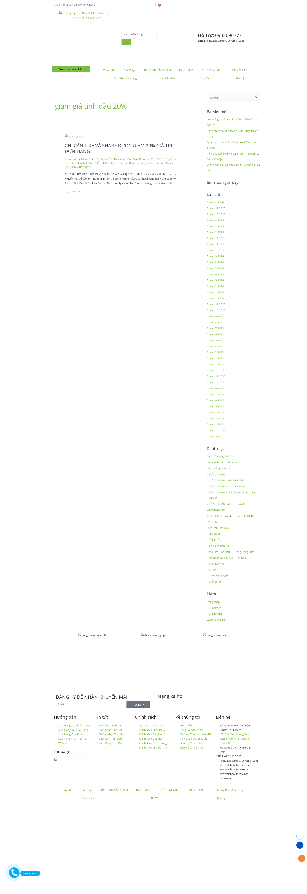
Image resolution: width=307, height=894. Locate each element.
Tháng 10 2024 (216, 250)
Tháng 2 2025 (215, 232)
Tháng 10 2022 (216, 382)
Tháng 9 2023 (215, 316)
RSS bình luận (215, 613)
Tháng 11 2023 (216, 304)
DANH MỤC (186, 70)
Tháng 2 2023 (215, 358)
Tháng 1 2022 (215, 424)
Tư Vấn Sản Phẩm (217, 576)
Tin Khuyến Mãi (144, 163)
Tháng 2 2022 (215, 418)
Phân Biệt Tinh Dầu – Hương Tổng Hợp (230, 552)
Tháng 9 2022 (215, 388)
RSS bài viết (214, 608)
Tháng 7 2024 (215, 268)
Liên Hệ (239, 78)
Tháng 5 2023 (215, 340)
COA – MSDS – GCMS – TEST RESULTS (230, 515)
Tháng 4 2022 (215, 412)
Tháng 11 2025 (216, 208)
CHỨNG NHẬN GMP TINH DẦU (226, 480)
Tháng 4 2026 (215, 202)
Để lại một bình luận (76, 159)
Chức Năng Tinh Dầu (219, 468)
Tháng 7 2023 (215, 328)
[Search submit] (126, 42)
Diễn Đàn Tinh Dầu (82, 163)
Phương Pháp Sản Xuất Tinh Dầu (226, 557)
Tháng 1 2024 (215, 298)
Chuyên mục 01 (216, 509)
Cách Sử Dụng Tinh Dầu (105, 159)
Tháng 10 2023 (216, 310)
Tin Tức (204, 78)
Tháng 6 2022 (215, 400)
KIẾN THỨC (239, 70)
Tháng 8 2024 (215, 262)
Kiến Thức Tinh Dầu (122, 163)
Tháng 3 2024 (215, 286)
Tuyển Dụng (214, 581)
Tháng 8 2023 (215, 322)
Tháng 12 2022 (216, 370)
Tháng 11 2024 (216, 244)
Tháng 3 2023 (215, 352)
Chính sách (168, 78)
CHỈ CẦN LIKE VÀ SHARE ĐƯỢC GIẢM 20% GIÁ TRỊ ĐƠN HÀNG (118, 148)
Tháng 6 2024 (215, 274)
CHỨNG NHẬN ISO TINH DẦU (225, 504)
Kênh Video (214, 533)
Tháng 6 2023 (215, 334)
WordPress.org (216, 619)
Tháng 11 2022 (216, 376)
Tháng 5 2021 (215, 436)
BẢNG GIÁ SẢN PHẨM (157, 70)
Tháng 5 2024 (215, 280)
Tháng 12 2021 (216, 430)
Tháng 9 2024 (215, 256)
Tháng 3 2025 (215, 226)
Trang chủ (109, 70)
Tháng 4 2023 (215, 346)
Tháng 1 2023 (215, 364)
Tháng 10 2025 (216, 214)
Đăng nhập (213, 602)
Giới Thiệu (130, 70)
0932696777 (31, 873)
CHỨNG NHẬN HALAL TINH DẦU (227, 486)
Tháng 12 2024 (216, 238)
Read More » (72, 191)
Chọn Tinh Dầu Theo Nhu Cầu (137, 159)
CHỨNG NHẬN (211, 70)
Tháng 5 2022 (215, 406)
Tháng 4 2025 (215, 220)
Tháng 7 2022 (215, 394)
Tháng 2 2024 (215, 292)
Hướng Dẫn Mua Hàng (123, 78)
